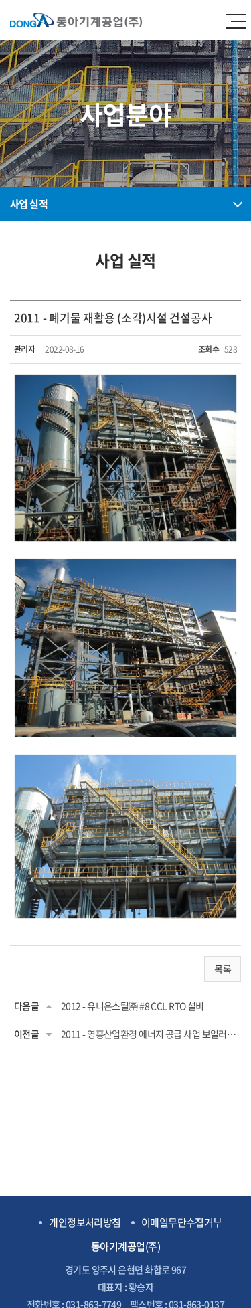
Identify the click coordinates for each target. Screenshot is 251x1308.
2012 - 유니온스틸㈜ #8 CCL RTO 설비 (132, 1005)
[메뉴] (241, 20)
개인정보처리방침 (85, 1223)
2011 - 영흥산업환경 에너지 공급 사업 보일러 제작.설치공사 (149, 1033)
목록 (222, 968)
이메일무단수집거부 (181, 1223)
